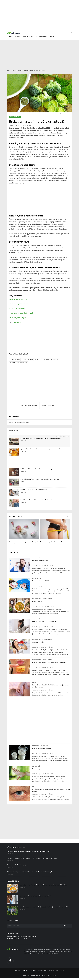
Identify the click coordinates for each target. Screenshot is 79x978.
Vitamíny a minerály (27, 359)
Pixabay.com (17, 322)
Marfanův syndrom (38, 769)
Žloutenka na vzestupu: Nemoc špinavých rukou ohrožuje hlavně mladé (28, 851)
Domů (8, 70)
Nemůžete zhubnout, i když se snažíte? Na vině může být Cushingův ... (42, 500)
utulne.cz (16, 936)
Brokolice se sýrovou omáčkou (19, 304)
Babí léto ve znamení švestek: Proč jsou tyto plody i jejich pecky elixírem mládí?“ (44, 907)
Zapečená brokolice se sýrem (18, 299)
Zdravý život (54, 359)
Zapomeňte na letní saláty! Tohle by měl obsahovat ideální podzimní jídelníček (43, 885)
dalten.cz (24, 938)
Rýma (34, 682)
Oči (33, 786)
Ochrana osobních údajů (46, 971)
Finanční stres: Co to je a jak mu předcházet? (34, 489)
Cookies (33, 971)
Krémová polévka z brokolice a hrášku (21, 313)
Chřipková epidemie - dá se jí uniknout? (44, 622)
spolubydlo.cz (33, 936)
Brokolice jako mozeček (17, 308)
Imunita (37, 359)
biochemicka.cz (24, 936)
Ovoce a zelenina (17, 70)
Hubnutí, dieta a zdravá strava (18, 362)
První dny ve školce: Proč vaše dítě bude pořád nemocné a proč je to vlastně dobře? (32, 858)
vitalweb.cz (10, 936)
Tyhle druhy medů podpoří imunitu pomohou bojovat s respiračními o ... (42, 449)
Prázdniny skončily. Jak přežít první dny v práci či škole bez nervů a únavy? (29, 872)
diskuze (52, 37)
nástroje (42, 37)
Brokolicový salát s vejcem (18, 318)
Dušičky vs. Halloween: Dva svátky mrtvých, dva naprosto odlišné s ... (41, 469)
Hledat (65, 925)
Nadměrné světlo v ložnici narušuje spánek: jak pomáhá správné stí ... (41, 438)
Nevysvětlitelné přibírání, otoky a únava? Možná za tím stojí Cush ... (41, 479)
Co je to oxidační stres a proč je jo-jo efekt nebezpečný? (49, 662)
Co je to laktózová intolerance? (42, 748)
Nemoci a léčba (37, 558)
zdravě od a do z (29, 37)
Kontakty (25, 971)
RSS (57, 971)
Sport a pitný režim (38, 642)
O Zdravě (17, 971)
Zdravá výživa (45, 359)
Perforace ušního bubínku (40, 561)
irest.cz (19, 938)
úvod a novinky (15, 37)
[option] (24, 533)
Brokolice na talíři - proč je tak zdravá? (34, 70)
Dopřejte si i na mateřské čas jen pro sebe (45, 581)
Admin (62, 971)
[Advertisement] (39, 53)
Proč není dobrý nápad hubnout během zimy (53, 542)
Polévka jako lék (37, 601)
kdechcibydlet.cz (11, 938)
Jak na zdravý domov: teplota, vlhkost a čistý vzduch (35, 896)
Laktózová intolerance (40, 746)
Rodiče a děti (36, 578)
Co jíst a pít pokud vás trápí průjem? (17, 865)
